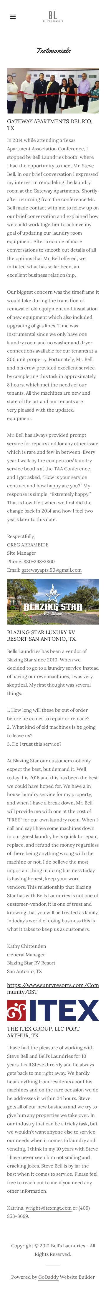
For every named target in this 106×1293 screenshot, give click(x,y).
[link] (53, 17)
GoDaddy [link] (48, 1277)
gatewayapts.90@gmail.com (51, 570)
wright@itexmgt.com (49, 1208)
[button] (14, 17)
